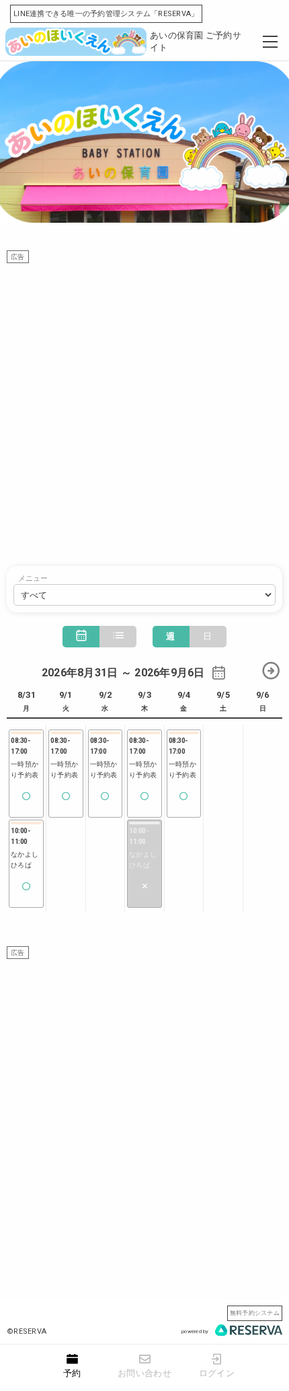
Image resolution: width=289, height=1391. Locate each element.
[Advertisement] (144, 407)
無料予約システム (255, 1312)
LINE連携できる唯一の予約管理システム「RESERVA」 (106, 13)
